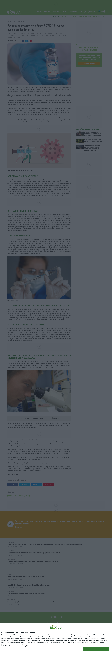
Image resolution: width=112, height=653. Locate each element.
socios (17, 634)
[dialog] (56, 638)
